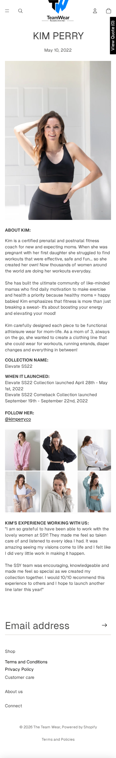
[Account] (95, 11)
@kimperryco (18, 419)
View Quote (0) (112, 36)
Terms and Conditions (26, 662)
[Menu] (7, 11)
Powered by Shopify (79, 727)
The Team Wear (46, 727)
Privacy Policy (19, 669)
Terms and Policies (58, 739)
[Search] (20, 11)
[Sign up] (104, 625)
